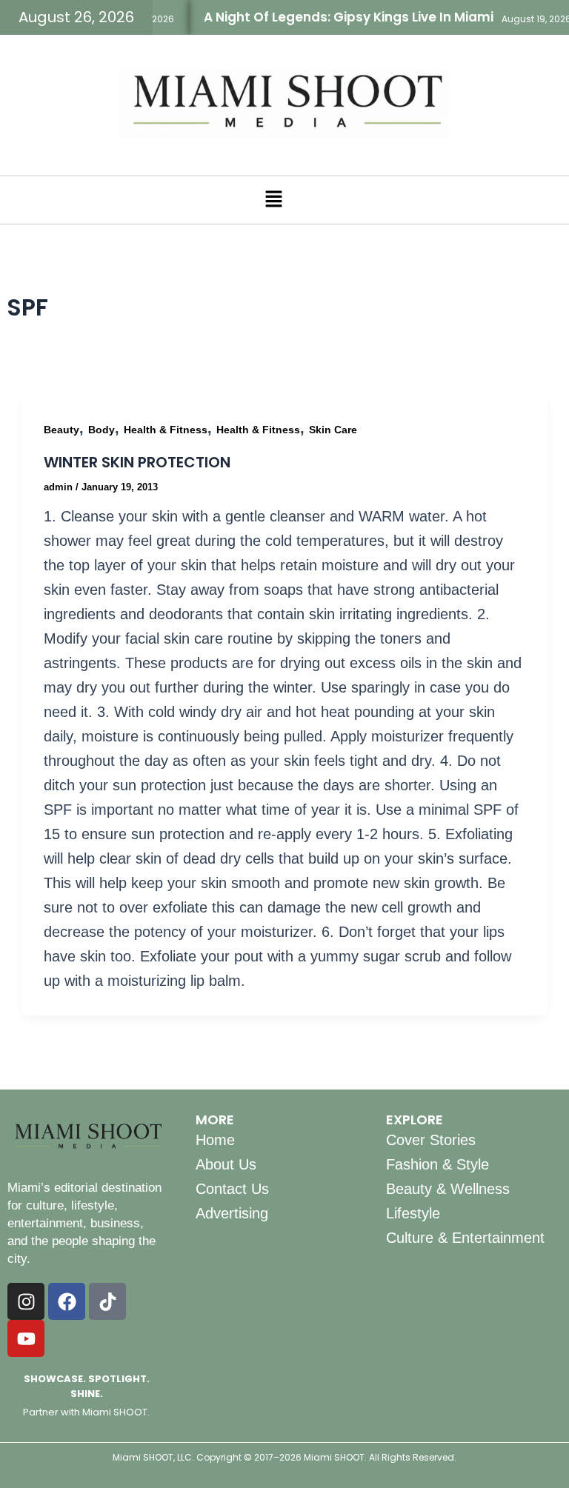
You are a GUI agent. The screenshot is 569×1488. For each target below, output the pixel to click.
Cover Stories (431, 1140)
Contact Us (232, 1189)
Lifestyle (413, 1213)
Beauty (61, 430)
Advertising (232, 1213)
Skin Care (333, 430)
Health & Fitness (165, 430)
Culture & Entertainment (465, 1238)
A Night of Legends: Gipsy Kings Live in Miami (338, 17)
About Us (226, 1164)
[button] (273, 200)
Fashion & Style (437, 1164)
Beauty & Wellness (448, 1189)
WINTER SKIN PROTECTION (137, 462)
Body (101, 430)
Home (215, 1140)
